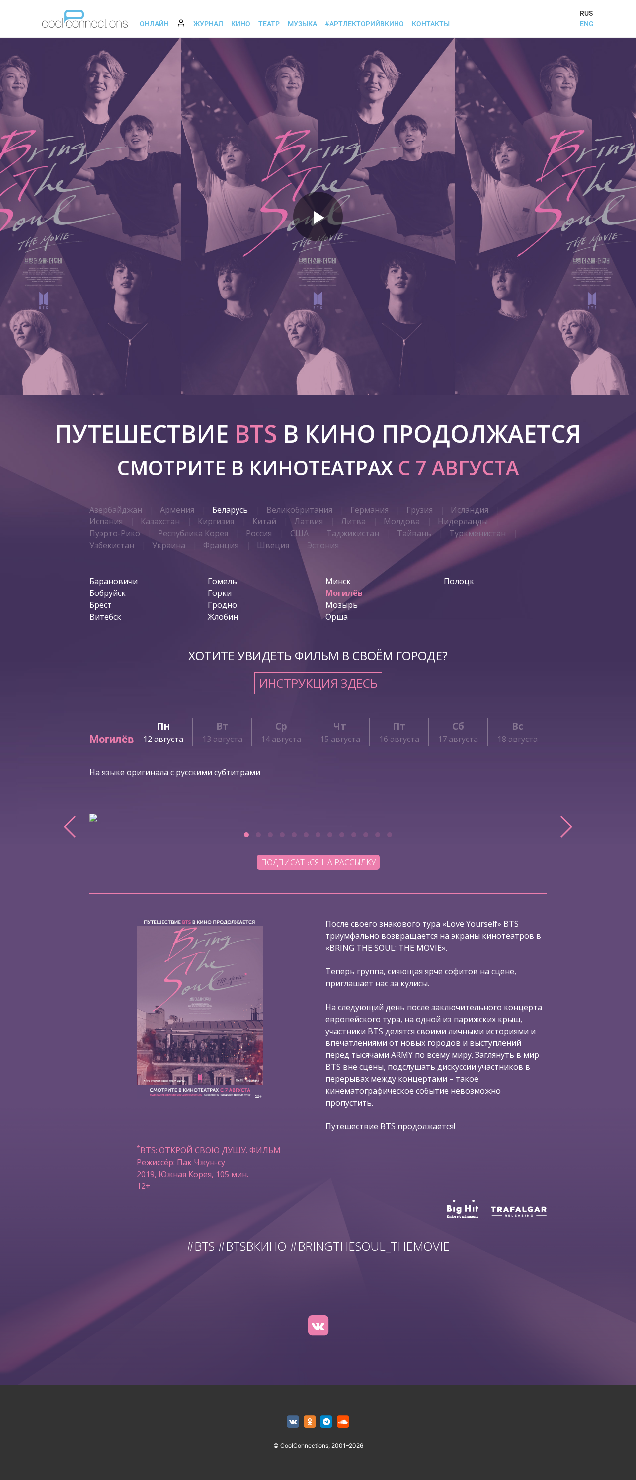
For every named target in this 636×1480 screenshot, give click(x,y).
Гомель (222, 581)
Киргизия (216, 521)
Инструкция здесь (318, 683)
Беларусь (230, 509)
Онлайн (154, 24)
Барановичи (113, 581)
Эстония (323, 545)
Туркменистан (477, 533)
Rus (586, 13)
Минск (338, 581)
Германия (369, 509)
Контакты (431, 24)
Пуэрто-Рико (114, 533)
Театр (269, 24)
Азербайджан (115, 509)
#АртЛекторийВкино (364, 24)
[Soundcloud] (343, 1422)
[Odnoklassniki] (310, 1422)
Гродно (222, 604)
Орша (336, 616)
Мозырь (341, 604)
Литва (353, 521)
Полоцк (459, 581)
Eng (587, 24)
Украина (168, 545)
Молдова (402, 521)
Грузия (419, 509)
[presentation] (70, 827)
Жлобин (223, 616)
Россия (259, 533)
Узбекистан (111, 545)
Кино (240, 24)
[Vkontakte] (318, 1325)
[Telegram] (326, 1422)
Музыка (302, 24)
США (299, 533)
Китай (264, 521)
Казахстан (160, 521)
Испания (106, 521)
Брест (100, 604)
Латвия (308, 521)
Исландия (469, 509)
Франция (220, 545)
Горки (220, 593)
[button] (246, 835)
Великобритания (299, 509)
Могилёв (344, 593)
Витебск (105, 616)
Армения (177, 509)
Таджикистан (352, 533)
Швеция (273, 545)
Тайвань (414, 533)
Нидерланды (463, 521)
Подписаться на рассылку (318, 862)
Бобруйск (107, 593)
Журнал (208, 24)
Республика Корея (193, 533)
